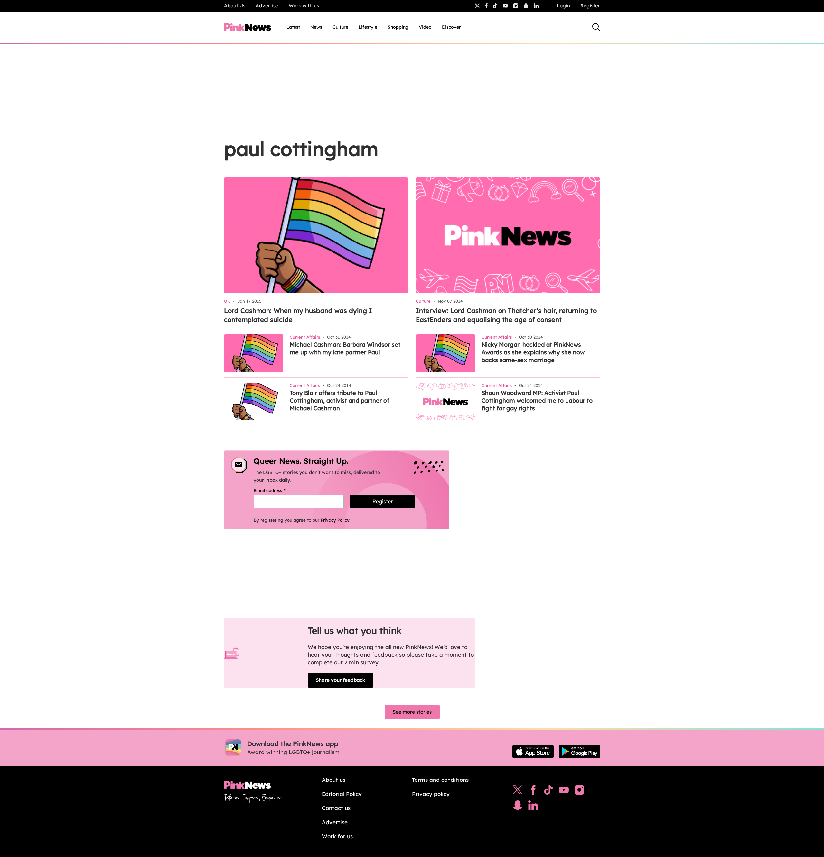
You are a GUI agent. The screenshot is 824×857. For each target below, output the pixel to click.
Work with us (304, 6)
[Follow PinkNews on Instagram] (579, 791)
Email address (278, 490)
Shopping (398, 27)
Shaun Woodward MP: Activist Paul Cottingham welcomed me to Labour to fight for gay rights (537, 400)
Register (590, 6)
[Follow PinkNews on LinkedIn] (536, 6)
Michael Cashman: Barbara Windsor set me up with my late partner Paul (345, 348)
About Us (234, 6)
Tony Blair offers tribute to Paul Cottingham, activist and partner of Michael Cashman (339, 400)
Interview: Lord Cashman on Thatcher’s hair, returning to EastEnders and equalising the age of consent (506, 315)
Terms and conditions (440, 779)
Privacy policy (431, 793)
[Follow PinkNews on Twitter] (517, 791)
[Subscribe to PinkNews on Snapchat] (517, 807)
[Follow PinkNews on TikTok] (548, 791)
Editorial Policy (342, 793)
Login (563, 6)
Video (425, 27)
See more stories (412, 712)
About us (333, 779)
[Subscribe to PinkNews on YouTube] (564, 791)
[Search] (596, 27)
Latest (293, 27)
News (316, 27)
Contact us (336, 808)
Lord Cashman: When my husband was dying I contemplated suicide (298, 315)
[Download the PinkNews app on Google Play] (579, 751)
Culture (340, 27)
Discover (451, 27)
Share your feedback (340, 680)
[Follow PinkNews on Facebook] (533, 791)
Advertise (267, 6)
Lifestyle (368, 27)
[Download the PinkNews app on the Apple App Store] (533, 751)
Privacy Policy (335, 520)
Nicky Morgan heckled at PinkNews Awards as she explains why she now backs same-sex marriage (533, 352)
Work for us (337, 836)
